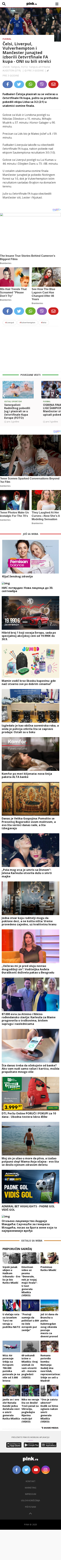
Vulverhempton (27, 322)
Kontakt (30, 1481)
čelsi (43, 322)
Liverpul (9, 322)
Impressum (30, 1494)
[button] (4, 396)
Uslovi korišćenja (30, 1500)
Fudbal (7, 38)
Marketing (30, 1487)
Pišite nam (30, 1506)
